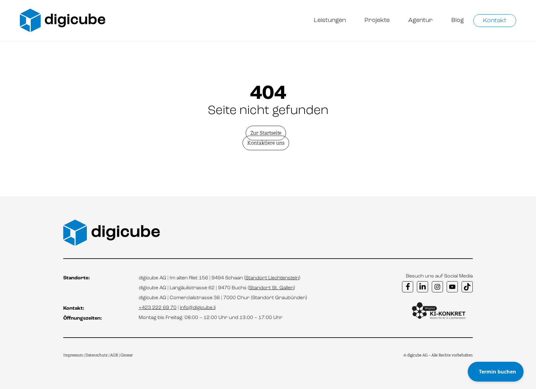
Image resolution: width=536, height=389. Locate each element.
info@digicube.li (198, 307)
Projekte (377, 20)
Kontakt (495, 21)
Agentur (420, 20)
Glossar (126, 355)
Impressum (73, 355)
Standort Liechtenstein (272, 278)
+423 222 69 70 (157, 307)
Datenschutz (97, 355)
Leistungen (330, 20)
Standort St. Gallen (271, 288)
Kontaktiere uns (265, 143)
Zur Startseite (265, 133)
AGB (114, 355)
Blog (457, 20)
